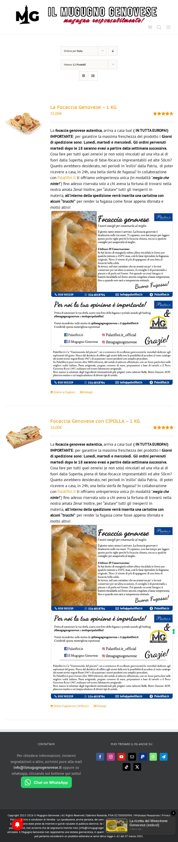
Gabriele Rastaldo (96, 815)
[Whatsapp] (153, 757)
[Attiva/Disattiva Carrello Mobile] (150, 27)
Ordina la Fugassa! (64, 392)
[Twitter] (137, 767)
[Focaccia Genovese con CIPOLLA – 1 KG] (24, 437)
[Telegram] (164, 757)
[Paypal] (143, 757)
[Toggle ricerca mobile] (159, 27)
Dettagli (88, 392)
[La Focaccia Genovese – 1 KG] (24, 123)
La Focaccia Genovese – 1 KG (83, 107)
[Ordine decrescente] (113, 51)
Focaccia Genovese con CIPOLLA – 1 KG (95, 421)
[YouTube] (121, 757)
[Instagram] (111, 757)
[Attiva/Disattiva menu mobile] (168, 27)
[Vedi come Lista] (92, 75)
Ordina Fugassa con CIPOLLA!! (71, 706)
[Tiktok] (126, 767)
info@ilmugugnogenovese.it (37, 767)
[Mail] (132, 757)
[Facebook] (100, 757)
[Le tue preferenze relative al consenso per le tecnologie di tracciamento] (173, 631)
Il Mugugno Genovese (46, 815)
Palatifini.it (66, 177)
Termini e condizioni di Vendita (37, 819)
